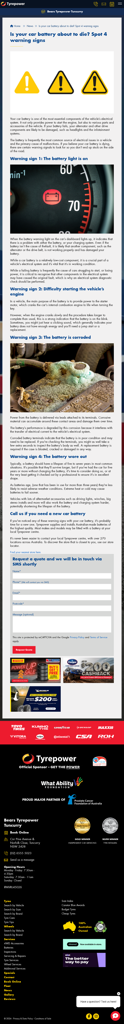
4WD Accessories (14, 943)
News (8, 990)
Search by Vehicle (14, 905)
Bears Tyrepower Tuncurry (64, 11)
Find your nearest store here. (25, 552)
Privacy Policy (77, 637)
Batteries (8, 947)
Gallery (9, 994)
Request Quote (24, 649)
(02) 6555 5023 (20, 853)
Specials (9, 973)
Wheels (9, 926)
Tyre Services (11, 960)
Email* (16, 593)
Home (16, 26)
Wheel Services (12, 964)
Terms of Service (98, 637)
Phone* (31, 582)
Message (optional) (23, 614)
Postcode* (18, 603)
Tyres (7, 901)
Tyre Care (9, 918)
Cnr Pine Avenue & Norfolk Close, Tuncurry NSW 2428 (25, 842)
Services (9, 939)
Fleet (7, 986)
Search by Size (12, 909)
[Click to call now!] (96, 4)
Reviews (9, 999)
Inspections (10, 952)
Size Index (67, 901)
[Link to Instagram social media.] (96, 1016)
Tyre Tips (9, 922)
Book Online (12, 981)
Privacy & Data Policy (23, 1018)
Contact (9, 977)
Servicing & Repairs (15, 956)
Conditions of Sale (43, 1018)
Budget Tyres (69, 909)
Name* (17, 571)
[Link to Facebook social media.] (89, 1016)
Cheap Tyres (68, 913)
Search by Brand (13, 913)
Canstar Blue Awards (73, 905)
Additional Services (14, 968)
